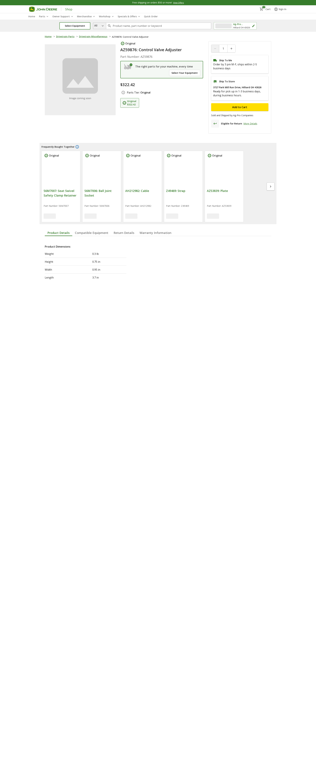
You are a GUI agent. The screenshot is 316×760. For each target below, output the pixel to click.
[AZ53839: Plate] (224, 173)
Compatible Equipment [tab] (91, 234)
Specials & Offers (127, 16)
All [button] (95, 25)
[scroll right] (271, 187)
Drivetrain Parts (65, 36)
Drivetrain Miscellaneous (93, 36)
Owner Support (61, 16)
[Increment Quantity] (231, 48)
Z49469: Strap (175, 192)
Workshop (104, 16)
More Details (250, 123)
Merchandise (84, 16)
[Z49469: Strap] (183, 173)
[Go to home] (43, 9)
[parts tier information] (123, 92)
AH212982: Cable (137, 192)
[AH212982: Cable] (142, 173)
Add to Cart (239, 107)
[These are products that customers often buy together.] (77, 146)
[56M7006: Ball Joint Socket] (101, 173)
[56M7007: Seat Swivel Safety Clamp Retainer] (60, 173)
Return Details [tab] (124, 234)
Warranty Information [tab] (155, 234)
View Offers (178, 2)
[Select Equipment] (128, 66)
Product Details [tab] (58, 234)
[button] (74, 25)
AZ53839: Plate (217, 192)
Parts (42, 16)
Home (48, 36)
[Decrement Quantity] (215, 48)
